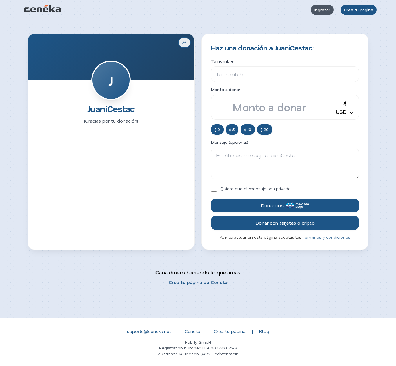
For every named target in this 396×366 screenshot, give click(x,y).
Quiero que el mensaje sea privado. (256, 188)
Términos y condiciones (326, 237)
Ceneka (192, 331)
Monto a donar (225, 89)
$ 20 (265, 129)
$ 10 (247, 129)
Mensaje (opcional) (229, 142)
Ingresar (322, 9)
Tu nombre (222, 61)
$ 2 (217, 129)
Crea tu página (358, 9)
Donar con (272, 205)
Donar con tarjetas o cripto (285, 223)
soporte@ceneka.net (149, 331)
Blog (264, 331)
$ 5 (232, 129)
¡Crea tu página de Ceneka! (198, 282)
